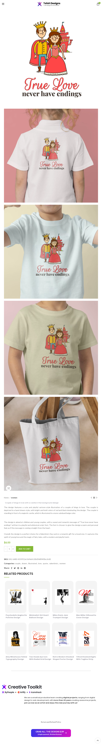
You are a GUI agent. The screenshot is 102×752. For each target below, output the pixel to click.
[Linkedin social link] (21, 568)
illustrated (32, 563)
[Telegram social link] (25, 568)
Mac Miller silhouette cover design (86, 616)
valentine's (53, 563)
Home (6, 498)
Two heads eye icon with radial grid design (40, 658)
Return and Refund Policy (51, 722)
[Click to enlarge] (8, 488)
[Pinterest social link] (18, 568)
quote (45, 563)
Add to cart (25, 549)
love (40, 563)
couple (17, 563)
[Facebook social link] (11, 568)
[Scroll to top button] (97, 740)
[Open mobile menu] (3, 4)
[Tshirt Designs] (51, 4)
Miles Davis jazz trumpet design (60, 616)
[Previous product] (91, 497)
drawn (24, 563)
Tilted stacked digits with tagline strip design (86, 659)
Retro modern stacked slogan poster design (63, 658)
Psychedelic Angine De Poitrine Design (16, 616)
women (14, 498)
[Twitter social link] (14, 568)
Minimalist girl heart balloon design (39, 616)
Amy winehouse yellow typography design (16, 658)
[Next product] (96, 497)
